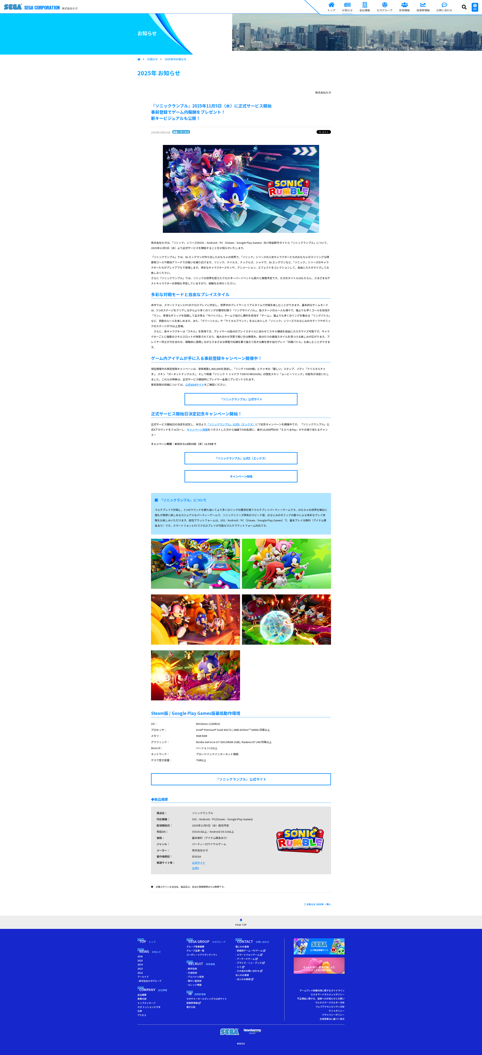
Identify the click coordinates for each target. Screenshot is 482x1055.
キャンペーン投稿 (197, 429)
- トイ (238, 966)
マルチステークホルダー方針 (330, 1002)
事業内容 (141, 998)
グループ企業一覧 (195, 950)
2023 (140, 968)
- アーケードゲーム (245, 958)
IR (197, 993)
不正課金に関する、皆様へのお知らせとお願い (321, 998)
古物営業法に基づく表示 (332, 1018)
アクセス (141, 1015)
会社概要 (141, 994)
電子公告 (190, 1007)
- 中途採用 (191, 972)
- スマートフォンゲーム (247, 954)
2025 (140, 960)
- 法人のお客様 (243, 979)
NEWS (150, 951)
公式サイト (198, 863)
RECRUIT (201, 963)
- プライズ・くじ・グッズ (248, 962)
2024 (140, 964)
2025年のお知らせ (175, 59)
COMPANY (153, 989)
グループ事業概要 (195, 946)
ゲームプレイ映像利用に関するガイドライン (322, 990)
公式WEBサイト (194, 384)
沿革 (139, 1010)
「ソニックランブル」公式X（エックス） (230, 424)
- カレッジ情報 (193, 984)
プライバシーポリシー (333, 1014)
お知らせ (152, 59)
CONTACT (253, 941)
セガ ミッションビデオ (149, 1007)
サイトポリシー (337, 1010)
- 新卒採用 (191, 968)
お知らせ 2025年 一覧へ (319, 904)
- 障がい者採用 (193, 980)
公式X (195, 868)
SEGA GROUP (206, 941)
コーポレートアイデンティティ (201, 954)
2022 (140, 972)
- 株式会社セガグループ (149, 980)
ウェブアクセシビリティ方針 (330, 1006)
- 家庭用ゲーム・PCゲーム (249, 950)
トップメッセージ (146, 1002)
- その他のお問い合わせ (247, 970)
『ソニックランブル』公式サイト (241, 399)
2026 (140, 956)
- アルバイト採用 (195, 976)
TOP (147, 941)
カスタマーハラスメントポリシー (328, 994)
